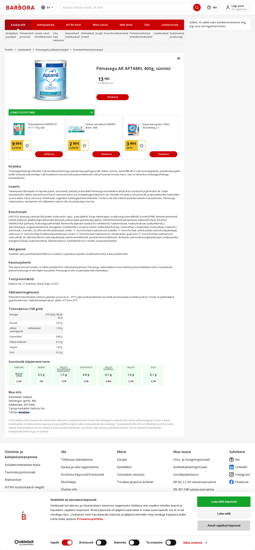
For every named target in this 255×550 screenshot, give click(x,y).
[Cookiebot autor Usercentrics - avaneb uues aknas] (24, 543)
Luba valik (224, 513)
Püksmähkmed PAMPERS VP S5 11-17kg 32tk (42, 126)
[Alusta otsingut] (197, 7)
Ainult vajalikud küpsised (224, 525)
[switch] (101, 543)
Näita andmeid (192, 542)
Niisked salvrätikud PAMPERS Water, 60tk (100, 126)
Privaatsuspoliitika (90, 519)
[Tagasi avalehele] (20, 7)
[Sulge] (91, 112)
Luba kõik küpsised (224, 501)
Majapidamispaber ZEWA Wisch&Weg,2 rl (156, 126)
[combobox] (130, 7)
